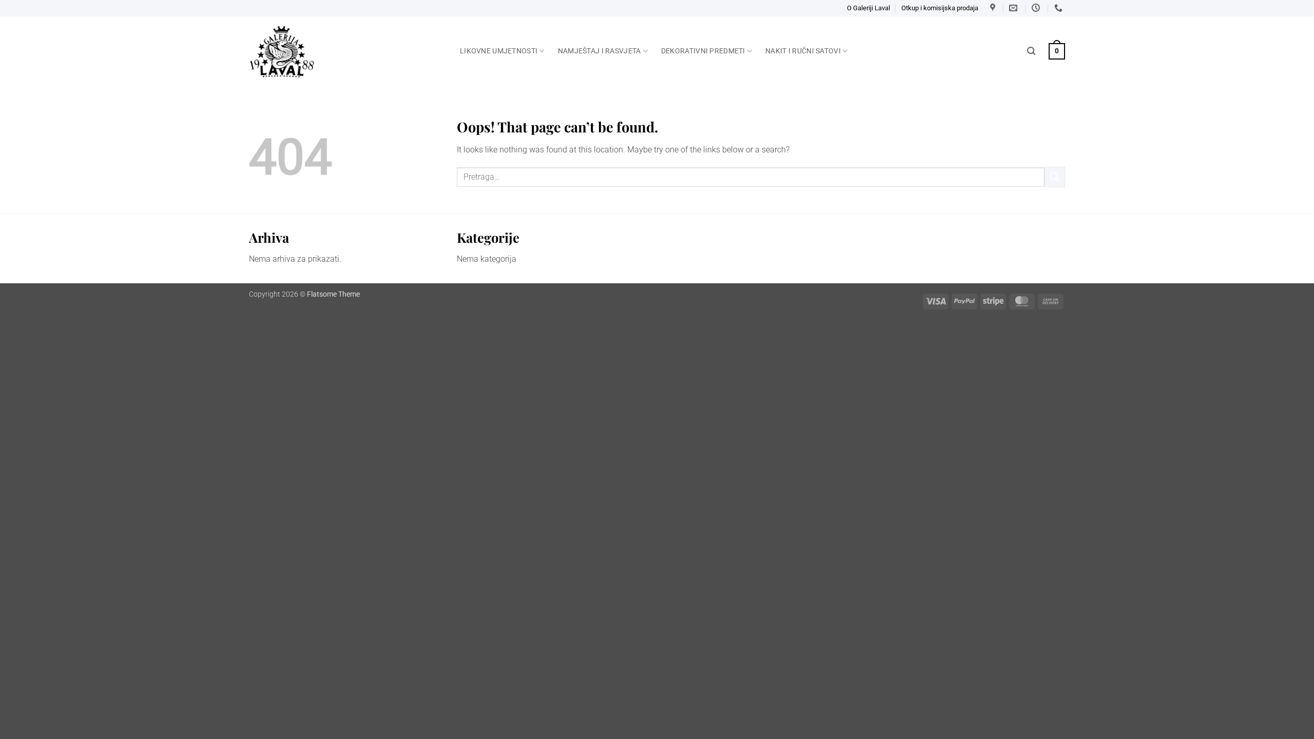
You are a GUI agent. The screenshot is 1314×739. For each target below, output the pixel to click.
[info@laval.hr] (1014, 8)
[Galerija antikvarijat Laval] (347, 51)
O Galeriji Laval (868, 8)
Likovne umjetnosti (498, 51)
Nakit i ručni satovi (803, 51)
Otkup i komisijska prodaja (939, 8)
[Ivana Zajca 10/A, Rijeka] (994, 8)
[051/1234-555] (1059, 8)
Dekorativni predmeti (703, 51)
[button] (1031, 51)
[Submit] (1055, 177)
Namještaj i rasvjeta (599, 51)
